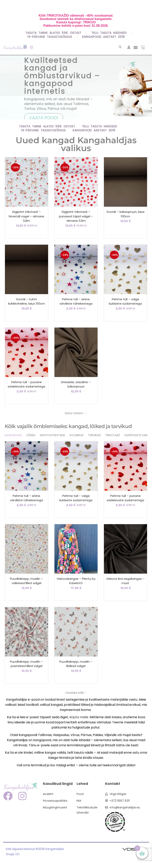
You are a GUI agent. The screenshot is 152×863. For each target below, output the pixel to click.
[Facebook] (25, 47)
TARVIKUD (94, 435)
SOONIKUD (76, 435)
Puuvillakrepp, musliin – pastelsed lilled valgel (26, 663)
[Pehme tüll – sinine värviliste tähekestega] (76, 269)
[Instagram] (31, 47)
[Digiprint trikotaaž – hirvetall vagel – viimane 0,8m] (26, 182)
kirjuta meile (78, 717)
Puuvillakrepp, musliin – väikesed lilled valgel (26, 581)
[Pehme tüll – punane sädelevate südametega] (26, 352)
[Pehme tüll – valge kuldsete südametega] (125, 269)
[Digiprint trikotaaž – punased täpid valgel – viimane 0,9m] (76, 182)
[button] (135, 47)
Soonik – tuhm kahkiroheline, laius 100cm (26, 301)
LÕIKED (30, 435)
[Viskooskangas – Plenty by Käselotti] (76, 548)
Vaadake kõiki (74, 693)
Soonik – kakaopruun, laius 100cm (125, 214)
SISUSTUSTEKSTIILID (52, 435)
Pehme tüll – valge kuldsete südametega (125, 301)
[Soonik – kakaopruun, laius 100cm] (125, 182)
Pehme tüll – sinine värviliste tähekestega (75, 301)
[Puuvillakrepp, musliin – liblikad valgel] (76, 631)
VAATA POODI (43, 118)
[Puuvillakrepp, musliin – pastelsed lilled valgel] (26, 631)
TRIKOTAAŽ (112, 435)
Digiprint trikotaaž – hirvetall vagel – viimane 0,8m (26, 216)
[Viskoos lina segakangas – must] (125, 548)
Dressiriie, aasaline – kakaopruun (76, 384)
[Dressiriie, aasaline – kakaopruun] (76, 352)
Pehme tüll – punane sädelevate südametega (26, 384)
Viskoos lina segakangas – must (125, 581)
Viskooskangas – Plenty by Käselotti (76, 581)
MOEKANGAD (13, 435)
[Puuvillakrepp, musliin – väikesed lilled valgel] (26, 548)
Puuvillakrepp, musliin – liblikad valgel (75, 663)
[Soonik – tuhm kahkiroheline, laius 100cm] (26, 269)
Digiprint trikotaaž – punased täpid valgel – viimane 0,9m (76, 216)
